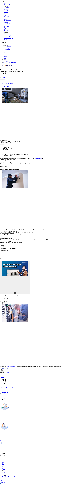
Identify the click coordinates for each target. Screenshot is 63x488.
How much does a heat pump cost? (7, 26)
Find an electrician (6, 50)
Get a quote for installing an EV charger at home (8, 35)
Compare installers (6, 9)
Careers (2, 468)
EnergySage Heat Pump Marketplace (11, 366)
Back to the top (2, 377)
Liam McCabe (4, 393)
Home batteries (5, 67)
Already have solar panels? (7, 17)
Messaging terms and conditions (3, 481)
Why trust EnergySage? (3, 79)
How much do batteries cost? (7, 16)
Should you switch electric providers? (8, 49)
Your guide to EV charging (7, 36)
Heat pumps (9, 67)
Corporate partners (6, 60)
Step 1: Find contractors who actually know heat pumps (9, 169)
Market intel (5, 56)
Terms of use (1, 480)
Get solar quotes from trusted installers (7, 2)
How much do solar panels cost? (7, 4)
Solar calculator (5, 3)
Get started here (46, 234)
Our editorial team (3, 469)
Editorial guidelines (6, 55)
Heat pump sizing (6, 27)
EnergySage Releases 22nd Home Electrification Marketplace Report (10, 62)
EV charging (13, 67)
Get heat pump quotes (5, 24)
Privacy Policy (8, 372)
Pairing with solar (6, 28)
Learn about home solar (2, 421)
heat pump (2, 139)
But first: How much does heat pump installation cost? (7, 83)
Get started (1, 440)
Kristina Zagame (4, 77)
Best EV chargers (6, 39)
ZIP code (1, 369)
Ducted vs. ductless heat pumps (7, 30)
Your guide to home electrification (7, 46)
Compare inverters (6, 8)
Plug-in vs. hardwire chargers (7, 40)
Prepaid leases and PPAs (6, 11)
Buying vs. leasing (6, 43)
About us (5, 52)
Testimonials (5, 57)
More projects (16, 67)
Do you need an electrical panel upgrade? (8, 38)
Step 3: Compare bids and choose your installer (8, 248)
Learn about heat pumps (2, 454)
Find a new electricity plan (7, 48)
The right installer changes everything (5, 86)
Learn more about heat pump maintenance (4, 368)
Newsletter (5, 58)
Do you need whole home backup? (7, 20)
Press (4, 53)
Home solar (2, 67)
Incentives (5, 33)
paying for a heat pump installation (38, 158)
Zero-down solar (6, 12)
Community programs (6, 61)
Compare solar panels (6, 7)
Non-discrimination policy (3, 482)
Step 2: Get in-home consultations (5, 84)
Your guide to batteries (6, 15)
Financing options (6, 10)
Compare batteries (6, 19)
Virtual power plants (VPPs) (7, 23)
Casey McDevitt (4, 398)
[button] (2, 245)
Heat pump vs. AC (6, 31)
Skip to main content (2, 0)
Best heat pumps (6, 29)
